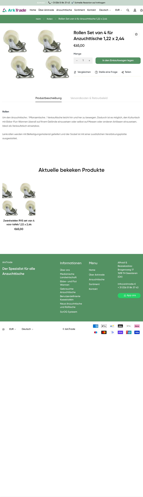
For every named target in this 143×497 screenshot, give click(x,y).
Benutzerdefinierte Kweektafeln (70, 298)
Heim (38, 19)
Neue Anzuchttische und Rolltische (71, 305)
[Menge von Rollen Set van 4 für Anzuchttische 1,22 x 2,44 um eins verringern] (77, 60)
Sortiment (79, 10)
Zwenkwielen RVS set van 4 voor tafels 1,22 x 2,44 (18, 223)
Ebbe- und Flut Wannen (68, 283)
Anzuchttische (64, 10)
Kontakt (91, 10)
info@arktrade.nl (127, 284)
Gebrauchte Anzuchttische (68, 291)
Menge (77, 54)
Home (33, 10)
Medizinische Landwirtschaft (68, 276)
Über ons (65, 270)
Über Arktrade (46, 10)
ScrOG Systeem (68, 312)
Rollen (50, 19)
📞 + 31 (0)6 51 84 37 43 (59, 3)
